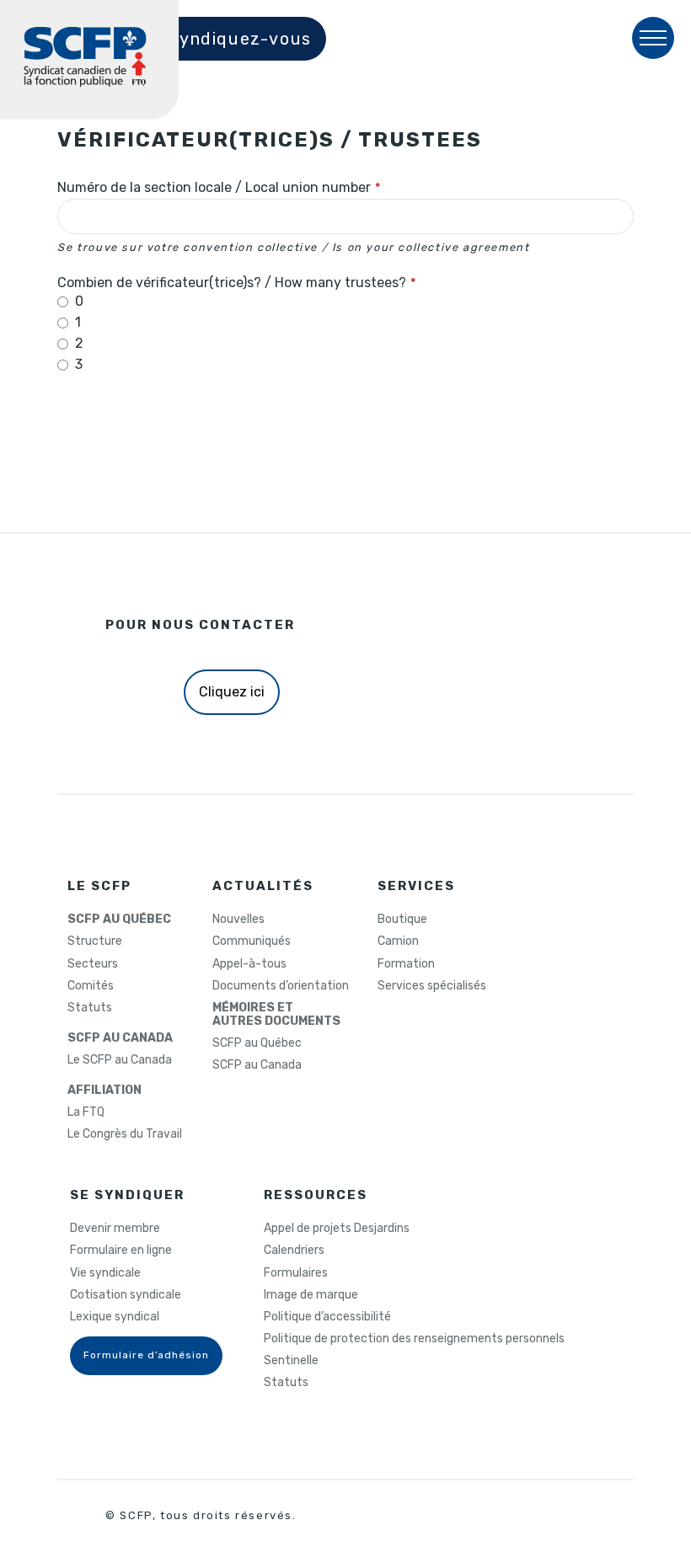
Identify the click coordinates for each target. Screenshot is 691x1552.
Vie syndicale (105, 1273)
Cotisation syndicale (125, 1295)
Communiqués (251, 941)
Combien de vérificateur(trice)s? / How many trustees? (236, 283)
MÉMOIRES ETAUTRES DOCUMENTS (276, 1014)
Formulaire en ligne (121, 1250)
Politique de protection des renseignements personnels (414, 1339)
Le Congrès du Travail (124, 1134)
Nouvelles (238, 919)
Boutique (402, 919)
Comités (90, 986)
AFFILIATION (104, 1090)
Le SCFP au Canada (119, 1060)
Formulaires (296, 1273)
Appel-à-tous (249, 964)
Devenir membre (115, 1228)
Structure (94, 941)
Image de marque (311, 1295)
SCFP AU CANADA (120, 1038)
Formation (406, 964)
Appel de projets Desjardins (337, 1228)
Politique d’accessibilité (327, 1317)
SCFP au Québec (257, 1043)
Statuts (89, 1008)
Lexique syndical (114, 1317)
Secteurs (92, 964)
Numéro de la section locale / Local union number (218, 187)
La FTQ (85, 1112)
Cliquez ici (232, 692)
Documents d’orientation (280, 986)
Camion (398, 941)
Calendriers (294, 1250)
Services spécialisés (432, 986)
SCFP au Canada (257, 1065)
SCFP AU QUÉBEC (119, 919)
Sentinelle (291, 1361)
